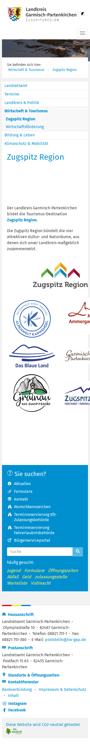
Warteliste (17, 583)
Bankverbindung (17, 689)
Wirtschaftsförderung (25, 126)
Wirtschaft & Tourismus (26, 70)
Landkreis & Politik (21, 102)
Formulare (23, 491)
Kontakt (21, 499)
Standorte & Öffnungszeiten (32, 675)
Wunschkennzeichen (32, 506)
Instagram (17, 703)
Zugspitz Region (64, 70)
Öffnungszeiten (63, 570)
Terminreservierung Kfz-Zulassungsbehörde (35, 517)
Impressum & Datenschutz (62, 689)
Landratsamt (16, 85)
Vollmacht (40, 583)
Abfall (12, 577)
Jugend (14, 570)
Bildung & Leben (19, 135)
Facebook (17, 710)
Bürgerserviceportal (32, 540)
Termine (11, 94)
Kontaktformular (22, 682)
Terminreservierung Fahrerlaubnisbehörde (34, 530)
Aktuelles (22, 483)
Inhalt (13, 695)
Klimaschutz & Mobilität (26, 143)
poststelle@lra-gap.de (65, 639)
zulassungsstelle (51, 577)
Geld (26, 577)
